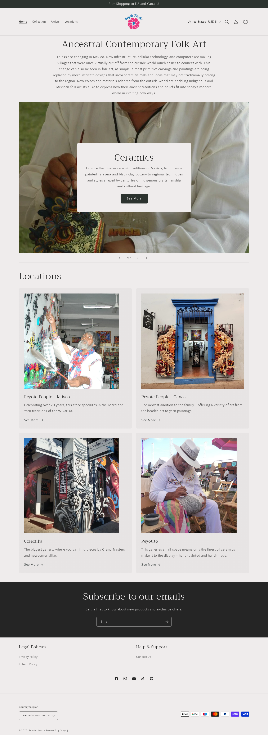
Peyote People (37, 730)
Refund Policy (28, 664)
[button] (227, 21)
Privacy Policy (28, 657)
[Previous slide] (119, 258)
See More (134, 198)
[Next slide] (138, 258)
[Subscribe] (166, 622)
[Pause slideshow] (148, 258)
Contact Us (143, 657)
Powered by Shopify (57, 730)
